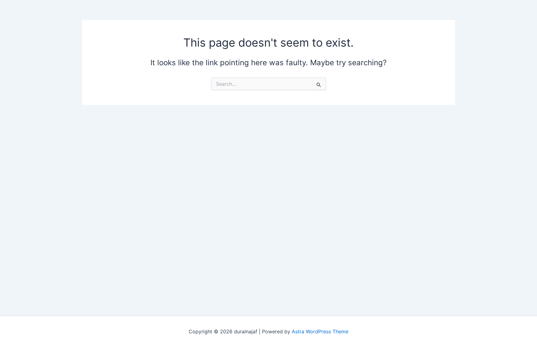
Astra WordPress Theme (320, 331)
